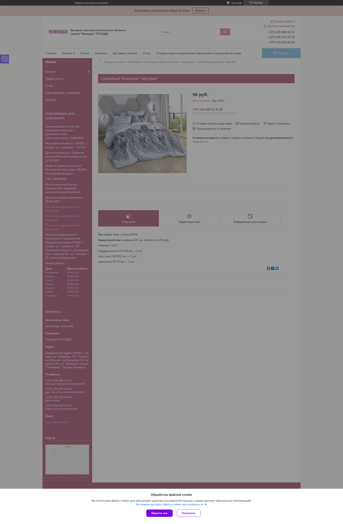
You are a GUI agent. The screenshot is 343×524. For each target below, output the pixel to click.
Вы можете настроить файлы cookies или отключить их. (170, 504)
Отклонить (189, 513)
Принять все (159, 513)
